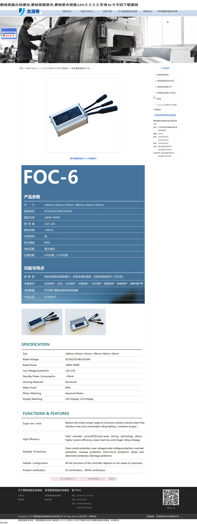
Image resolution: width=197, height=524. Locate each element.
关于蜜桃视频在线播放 (127, 16)
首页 (21, 68)
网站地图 (48, 500)
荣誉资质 (21, 500)
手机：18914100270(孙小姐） (82, 504)
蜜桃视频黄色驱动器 (165, 81)
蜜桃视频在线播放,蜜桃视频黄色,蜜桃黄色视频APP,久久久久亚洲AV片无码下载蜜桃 (69, 5)
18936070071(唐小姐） (82, 508)
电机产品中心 (87, 11)
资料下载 (107, 11)
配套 (159, 99)
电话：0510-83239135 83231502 (83, 496)
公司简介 (21, 496)
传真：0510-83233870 (79, 500)
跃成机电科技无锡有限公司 (167, 516)
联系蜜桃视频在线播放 (167, 16)
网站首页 (67, 11)
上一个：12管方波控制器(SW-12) (64, 479)
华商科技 (92, 516)
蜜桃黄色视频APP (164, 87)
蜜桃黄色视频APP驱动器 (164, 93)
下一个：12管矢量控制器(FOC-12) (92, 479)
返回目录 (112, 479)
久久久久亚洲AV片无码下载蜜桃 (54, 68)
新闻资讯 (147, 11)
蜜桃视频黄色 (163, 75)
